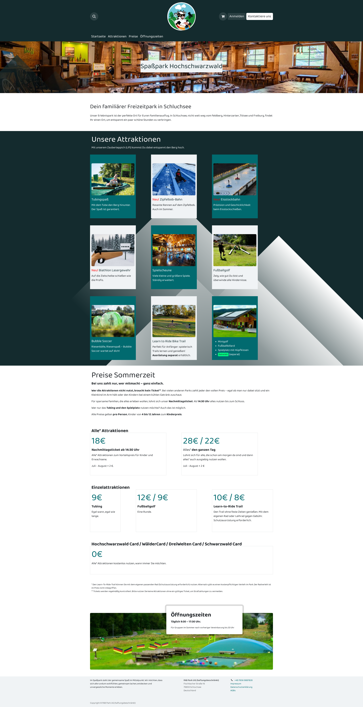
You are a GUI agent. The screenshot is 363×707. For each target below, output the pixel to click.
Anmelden (236, 16)
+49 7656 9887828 (244, 680)
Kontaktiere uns (259, 16)
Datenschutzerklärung (241, 687)
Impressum (235, 683)
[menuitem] (98, 36)
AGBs (233, 690)
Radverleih (223, 354)
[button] (94, 16)
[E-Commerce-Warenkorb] (223, 16)
